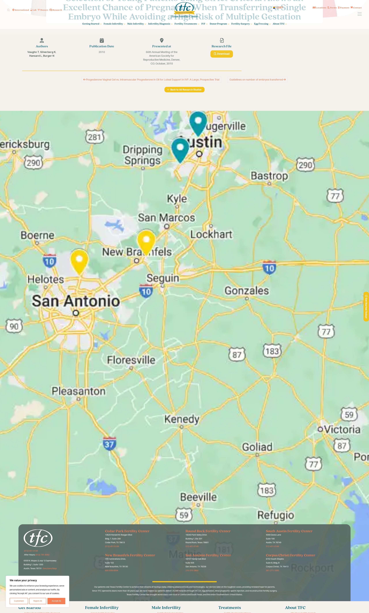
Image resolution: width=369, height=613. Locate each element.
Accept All (56, 601)
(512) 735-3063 (42, 555)
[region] (37, 591)
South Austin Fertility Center (289, 531)
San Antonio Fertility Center (208, 555)
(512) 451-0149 (31, 551)
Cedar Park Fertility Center (127, 531)
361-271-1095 (272, 571)
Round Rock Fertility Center (208, 531)
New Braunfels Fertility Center (130, 555)
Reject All (37, 601)
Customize (19, 601)
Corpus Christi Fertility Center (290, 555)
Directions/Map (49, 569)
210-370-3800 (192, 571)
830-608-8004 (111, 571)
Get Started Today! (366, 307)
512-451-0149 (192, 546)
